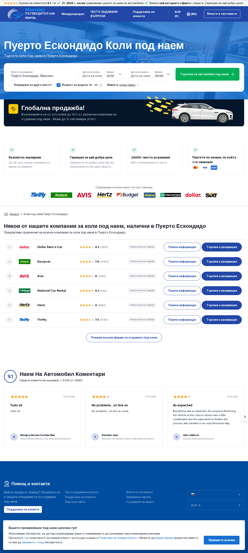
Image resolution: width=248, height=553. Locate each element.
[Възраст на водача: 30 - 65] (58, 85)
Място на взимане (22, 72)
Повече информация (182, 247)
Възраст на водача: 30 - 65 (80, 85)
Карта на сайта (75, 502)
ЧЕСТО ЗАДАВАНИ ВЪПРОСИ (103, 14)
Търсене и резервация (222, 247)
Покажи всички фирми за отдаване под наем (124, 337)
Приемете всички (221, 540)
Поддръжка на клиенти (144, 14)
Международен (73, 14)
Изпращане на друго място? (32, 85)
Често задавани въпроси (81, 492)
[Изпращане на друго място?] (10, 85)
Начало (14, 214)
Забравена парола (138, 497)
